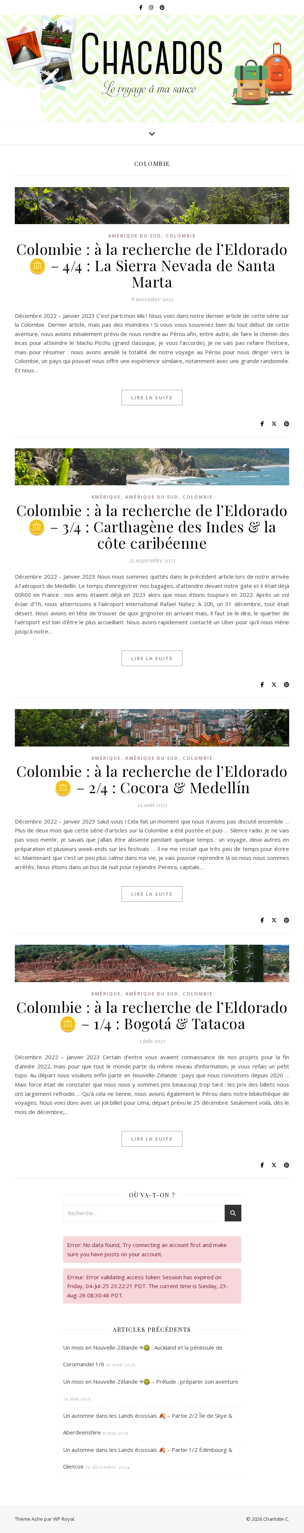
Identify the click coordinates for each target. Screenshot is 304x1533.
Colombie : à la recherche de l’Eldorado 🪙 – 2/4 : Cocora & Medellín (152, 779)
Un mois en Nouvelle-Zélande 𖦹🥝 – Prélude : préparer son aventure (150, 1381)
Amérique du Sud (134, 236)
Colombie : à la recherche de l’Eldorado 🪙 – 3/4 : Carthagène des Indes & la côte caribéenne (152, 526)
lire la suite (152, 397)
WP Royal (63, 1519)
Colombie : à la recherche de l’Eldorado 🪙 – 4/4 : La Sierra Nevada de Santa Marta (152, 265)
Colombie (181, 236)
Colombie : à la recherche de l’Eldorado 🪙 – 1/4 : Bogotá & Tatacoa (152, 1015)
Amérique (106, 497)
